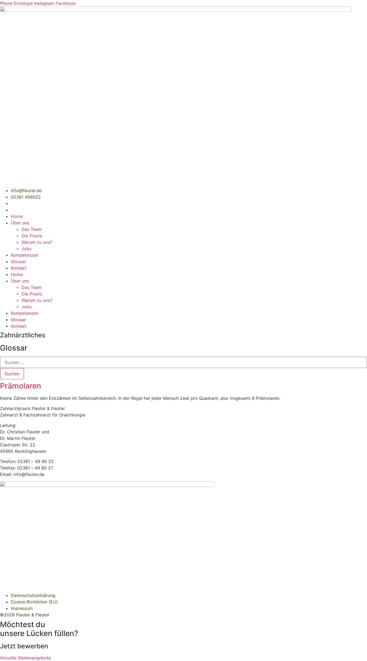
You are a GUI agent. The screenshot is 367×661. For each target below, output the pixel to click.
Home (17, 216)
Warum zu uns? (36, 242)
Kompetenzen (24, 255)
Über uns (20, 222)
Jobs (26, 248)
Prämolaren (20, 385)
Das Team (31, 229)
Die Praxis (31, 235)
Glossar (18, 261)
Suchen (12, 373)
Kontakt (18, 268)
